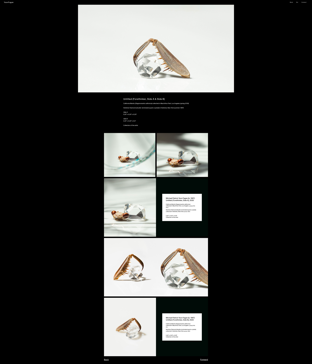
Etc (297, 2)
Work (291, 2)
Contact (304, 2)
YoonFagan (9, 2)
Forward (204, 359)
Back (106, 359)
